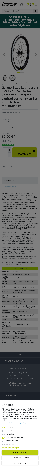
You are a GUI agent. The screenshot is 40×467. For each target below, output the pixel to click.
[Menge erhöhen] (9, 150)
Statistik (8, 431)
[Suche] (35, 11)
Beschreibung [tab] (9, 180)
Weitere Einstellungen (10, 448)
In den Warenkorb (24, 152)
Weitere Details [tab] (9, 186)
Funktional (9, 444)
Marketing (9, 434)
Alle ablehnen (20, 463)
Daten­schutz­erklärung (12, 423)
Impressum (27, 423)
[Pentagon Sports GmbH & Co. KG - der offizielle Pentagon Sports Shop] (10, 4)
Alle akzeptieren (20, 452)
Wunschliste (8, 167)
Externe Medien (11, 441)
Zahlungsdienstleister (14, 437)
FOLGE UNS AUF (10, 395)
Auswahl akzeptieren (20, 458)
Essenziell (9, 427)
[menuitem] (22, 5)
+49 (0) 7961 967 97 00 (20, 368)
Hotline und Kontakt (14, 361)
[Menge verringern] (9, 155)
